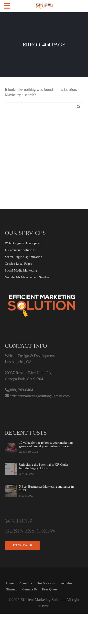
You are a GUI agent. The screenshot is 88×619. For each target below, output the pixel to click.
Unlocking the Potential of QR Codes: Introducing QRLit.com (44, 466)
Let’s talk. (22, 545)
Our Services (46, 583)
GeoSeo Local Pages (18, 263)
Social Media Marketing (21, 270)
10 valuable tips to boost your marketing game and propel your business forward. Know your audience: (46, 444)
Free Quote (49, 589)
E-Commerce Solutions (20, 250)
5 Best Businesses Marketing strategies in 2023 (46, 488)
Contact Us (29, 589)
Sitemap (11, 589)
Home (10, 583)
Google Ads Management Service (27, 277)
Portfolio (65, 583)
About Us (25, 583)
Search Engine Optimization (23, 257)
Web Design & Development (24, 243)
